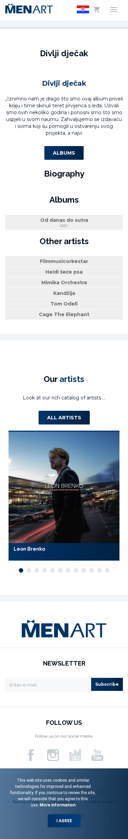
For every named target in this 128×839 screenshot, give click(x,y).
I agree (64, 820)
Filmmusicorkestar (64, 261)
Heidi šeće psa (64, 272)
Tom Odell (64, 304)
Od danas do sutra (64, 222)
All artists (64, 418)
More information (57, 805)
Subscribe (107, 684)
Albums (64, 153)
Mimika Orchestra (64, 282)
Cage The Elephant (64, 314)
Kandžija (64, 293)
